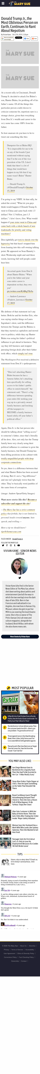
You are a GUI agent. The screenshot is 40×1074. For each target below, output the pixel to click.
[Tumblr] (14, 546)
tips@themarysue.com (11, 531)
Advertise (32, 946)
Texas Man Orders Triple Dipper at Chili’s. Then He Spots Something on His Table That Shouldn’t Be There (25, 785)
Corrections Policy (10, 957)
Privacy (6, 950)
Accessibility (29, 950)
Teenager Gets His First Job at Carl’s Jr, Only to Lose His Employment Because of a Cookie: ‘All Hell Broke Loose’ (25, 842)
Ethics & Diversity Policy (25, 953)
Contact (24, 961)
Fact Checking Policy (26, 957)
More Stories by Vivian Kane (20, 636)
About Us (23, 946)
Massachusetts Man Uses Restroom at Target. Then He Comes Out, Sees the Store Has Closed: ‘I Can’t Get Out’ (22, 748)
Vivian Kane (7, 35)
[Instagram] (10, 546)
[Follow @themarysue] (3, 546)
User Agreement (9, 953)
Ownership (15, 961)
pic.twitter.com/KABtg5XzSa (20, 291)
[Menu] (3, 3)
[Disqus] (20, 901)
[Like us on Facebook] (6, 546)
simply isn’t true (25, 353)
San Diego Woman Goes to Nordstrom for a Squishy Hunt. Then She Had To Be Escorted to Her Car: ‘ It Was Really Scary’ (24, 771)
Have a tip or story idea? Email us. (24, 860)
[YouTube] (18, 546)
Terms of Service (17, 950)
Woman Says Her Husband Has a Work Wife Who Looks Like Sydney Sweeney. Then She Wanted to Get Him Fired (25, 828)
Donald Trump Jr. (17, 539)
